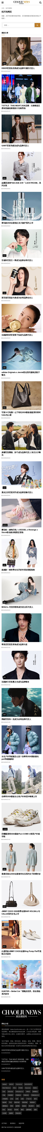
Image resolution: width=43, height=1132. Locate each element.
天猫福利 (5, 1099)
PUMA (20, 1088)
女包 (11, 1099)
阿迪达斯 (18, 1113)
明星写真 (17, 1102)
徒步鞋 (4, 1102)
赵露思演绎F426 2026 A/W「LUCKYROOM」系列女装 (21, 184)
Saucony (27, 1088)
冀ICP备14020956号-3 (8, 1127)
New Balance (6, 1088)
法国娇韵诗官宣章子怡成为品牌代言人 (17, 335)
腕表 (22, 1109)
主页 (3, 8)
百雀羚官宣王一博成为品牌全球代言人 (17, 260)
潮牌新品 (5, 1106)
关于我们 (4, 1123)
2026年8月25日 (6, 263)
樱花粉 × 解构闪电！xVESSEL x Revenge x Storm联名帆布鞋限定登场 (20, 531)
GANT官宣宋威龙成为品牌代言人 (15, 145)
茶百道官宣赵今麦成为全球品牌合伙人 (17, 297)
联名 (4, 1109)
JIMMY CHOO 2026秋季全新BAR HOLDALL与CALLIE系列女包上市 (21, 912)
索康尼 (24, 1106)
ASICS (11, 1084)
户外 (4, 792)
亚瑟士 (35, 1088)
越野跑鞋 (28, 1109)
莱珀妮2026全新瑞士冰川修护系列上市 (17, 222)
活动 (4, 101)
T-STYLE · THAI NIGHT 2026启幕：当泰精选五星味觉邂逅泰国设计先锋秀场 (21, 107)
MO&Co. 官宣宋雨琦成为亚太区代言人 (17, 607)
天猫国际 (10, 1095)
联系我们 (13, 1123)
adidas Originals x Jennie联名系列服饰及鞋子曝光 (21, 373)
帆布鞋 (5, 525)
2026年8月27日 (6, 111)
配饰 (4, 640)
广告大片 (28, 1099)
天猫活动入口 (35, 1095)
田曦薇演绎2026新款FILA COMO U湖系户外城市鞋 (21, 835)
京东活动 (10, 1091)
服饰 (4, 63)
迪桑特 (11, 1113)
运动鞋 (5, 829)
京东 (4, 1091)
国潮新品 (35, 1091)
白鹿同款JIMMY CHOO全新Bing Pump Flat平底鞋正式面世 (21, 952)
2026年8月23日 (6, 535)
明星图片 (32, 1102)
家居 (4, 714)
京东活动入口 (19, 1091)
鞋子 (4, 946)
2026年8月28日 (6, 71)
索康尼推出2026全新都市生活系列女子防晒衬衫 (21, 873)
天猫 (4, 1095)
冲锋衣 (28, 1091)
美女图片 (31, 1106)
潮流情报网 (18, 1127)
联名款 (10, 1109)
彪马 (35, 1099)
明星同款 (24, 1102)
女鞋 (22, 1099)
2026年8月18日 (6, 647)
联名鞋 (16, 1109)
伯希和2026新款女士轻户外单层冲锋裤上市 (19, 796)
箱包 (4, 407)
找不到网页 (9, 8)
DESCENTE (28, 1084)
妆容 (4, 218)
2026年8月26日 (6, 148)
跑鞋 (35, 1109)
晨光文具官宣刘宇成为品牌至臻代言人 (17, 492)
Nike (14, 1088)
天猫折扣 (18, 1095)
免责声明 (21, 1123)
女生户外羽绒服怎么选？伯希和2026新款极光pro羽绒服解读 (20, 757)
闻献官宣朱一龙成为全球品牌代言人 (16, 719)
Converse (19, 1084)
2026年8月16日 (6, 762)
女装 (17, 1099)
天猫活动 (26, 1095)
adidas (5, 1084)
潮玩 (4, 986)
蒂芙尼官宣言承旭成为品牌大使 (14, 644)
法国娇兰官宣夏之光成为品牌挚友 (15, 681)
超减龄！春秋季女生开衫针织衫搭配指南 (18, 569)
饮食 (4, 293)
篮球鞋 (18, 1106)
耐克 (38, 1106)
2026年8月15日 (6, 877)
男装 (11, 1106)
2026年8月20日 (6, 610)
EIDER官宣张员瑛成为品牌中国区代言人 (18, 68)
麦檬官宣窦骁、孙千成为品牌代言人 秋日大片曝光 (21, 453)
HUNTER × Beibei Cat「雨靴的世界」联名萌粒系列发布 (21, 992)
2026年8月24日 (6, 458)
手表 (10, 1102)
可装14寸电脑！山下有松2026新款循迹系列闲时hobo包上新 (21, 413)
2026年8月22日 (6, 572)
